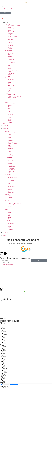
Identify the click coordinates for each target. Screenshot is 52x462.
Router (9, 74)
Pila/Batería (10, 48)
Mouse (9, 117)
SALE (4, 123)
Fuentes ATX (11, 53)
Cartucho (10, 105)
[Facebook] (5, 253)
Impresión (7, 93)
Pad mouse (10, 45)
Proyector (10, 90)
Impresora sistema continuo (14, 96)
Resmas (9, 110)
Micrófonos (10, 122)
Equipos (7, 77)
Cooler (9, 51)
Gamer (4, 126)
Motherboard (11, 61)
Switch (9, 76)
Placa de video (11, 62)
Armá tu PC (5, 125)
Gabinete (10, 56)
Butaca (9, 27)
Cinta (9, 106)
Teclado (9, 120)
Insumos (7, 102)
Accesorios (7, 24)
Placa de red (11, 73)
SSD (9, 65)
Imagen (7, 87)
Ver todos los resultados (7, 8)
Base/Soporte (11, 28)
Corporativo (5, 128)
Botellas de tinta (11, 103)
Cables (9, 30)
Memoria (10, 57)
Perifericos (7, 113)
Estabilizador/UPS (12, 34)
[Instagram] (1, 253)
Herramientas (11, 39)
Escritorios (10, 33)
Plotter (9, 99)
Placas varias (11, 64)
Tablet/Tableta (11, 85)
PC (8, 84)
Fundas (9, 38)
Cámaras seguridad (12, 70)
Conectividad (8, 67)
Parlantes (10, 119)
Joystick (10, 42)
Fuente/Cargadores (12, 36)
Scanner (9, 100)
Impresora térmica (12, 97)
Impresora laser (11, 94)
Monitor (9, 88)
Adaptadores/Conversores (14, 25)
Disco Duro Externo (12, 31)
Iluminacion (10, 41)
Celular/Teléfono (11, 79)
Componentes (8, 50)
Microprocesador (12, 59)
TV (8, 91)
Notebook (10, 82)
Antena (9, 68)
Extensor (10, 71)
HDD (9, 54)
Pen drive (10, 47)
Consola (10, 80)
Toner (9, 111)
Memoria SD (11, 44)
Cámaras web (11, 116)
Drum (9, 108)
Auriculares (10, 114)
